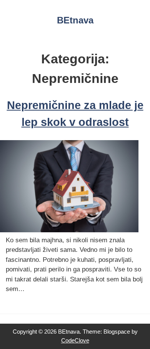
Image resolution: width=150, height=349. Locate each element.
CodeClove (75, 340)
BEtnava (75, 20)
